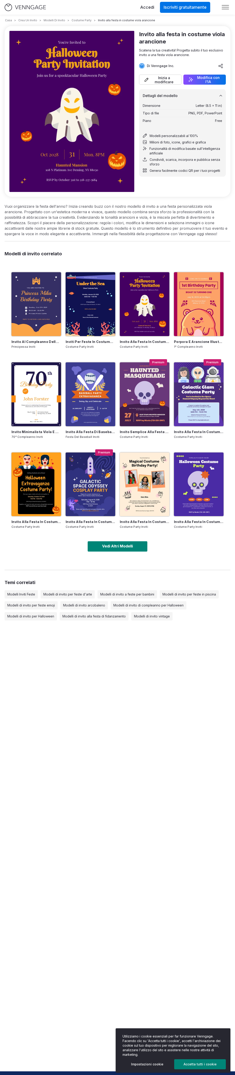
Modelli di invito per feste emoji (31, 605)
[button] (160, 80)
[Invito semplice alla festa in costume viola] (144, 394)
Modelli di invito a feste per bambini (127, 594)
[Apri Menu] (225, 7)
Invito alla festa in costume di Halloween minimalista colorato (36, 522)
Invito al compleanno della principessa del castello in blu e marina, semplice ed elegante (36, 342)
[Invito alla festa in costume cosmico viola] (199, 394)
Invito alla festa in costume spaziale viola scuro (90, 522)
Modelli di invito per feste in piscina (189, 594)
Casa (8, 20)
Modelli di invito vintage (152, 616)
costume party (82, 20)
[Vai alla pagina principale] (25, 7)
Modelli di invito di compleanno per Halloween (148, 605)
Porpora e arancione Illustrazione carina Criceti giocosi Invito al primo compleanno (199, 342)
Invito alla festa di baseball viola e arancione (90, 432)
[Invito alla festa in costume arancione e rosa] (144, 484)
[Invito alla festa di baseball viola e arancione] (90, 394)
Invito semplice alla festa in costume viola (144, 432)
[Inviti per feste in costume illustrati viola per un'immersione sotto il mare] (90, 304)
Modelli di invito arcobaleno (84, 605)
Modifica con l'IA (208, 79)
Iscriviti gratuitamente (185, 7)
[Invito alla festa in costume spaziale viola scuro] (90, 484)
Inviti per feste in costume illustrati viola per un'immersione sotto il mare (90, 342)
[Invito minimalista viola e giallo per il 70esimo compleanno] (36, 394)
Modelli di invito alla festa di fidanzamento (94, 616)
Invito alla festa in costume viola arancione (144, 342)
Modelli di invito (54, 20)
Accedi (147, 7)
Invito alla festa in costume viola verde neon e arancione (199, 522)
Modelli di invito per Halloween (30, 616)
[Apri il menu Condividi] (221, 66)
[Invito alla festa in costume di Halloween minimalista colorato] (36, 484)
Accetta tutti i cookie (200, 1064)
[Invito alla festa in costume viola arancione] (144, 304)
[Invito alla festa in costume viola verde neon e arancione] (199, 484)
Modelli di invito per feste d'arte (67, 594)
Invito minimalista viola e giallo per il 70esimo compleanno (36, 432)
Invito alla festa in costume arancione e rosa (144, 522)
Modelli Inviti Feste (21, 594)
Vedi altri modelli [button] (117, 546)
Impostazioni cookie (147, 1064)
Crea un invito (27, 20)
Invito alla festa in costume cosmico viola (199, 432)
